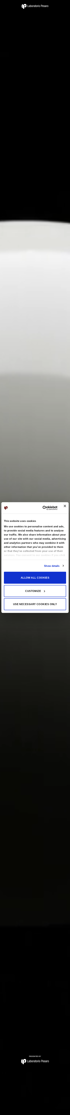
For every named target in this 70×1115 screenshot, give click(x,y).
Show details (51, 565)
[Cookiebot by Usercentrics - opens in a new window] (43, 508)
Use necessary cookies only (35, 604)
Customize (33, 590)
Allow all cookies (35, 577)
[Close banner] (65, 508)
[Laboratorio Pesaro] (35, 6)
